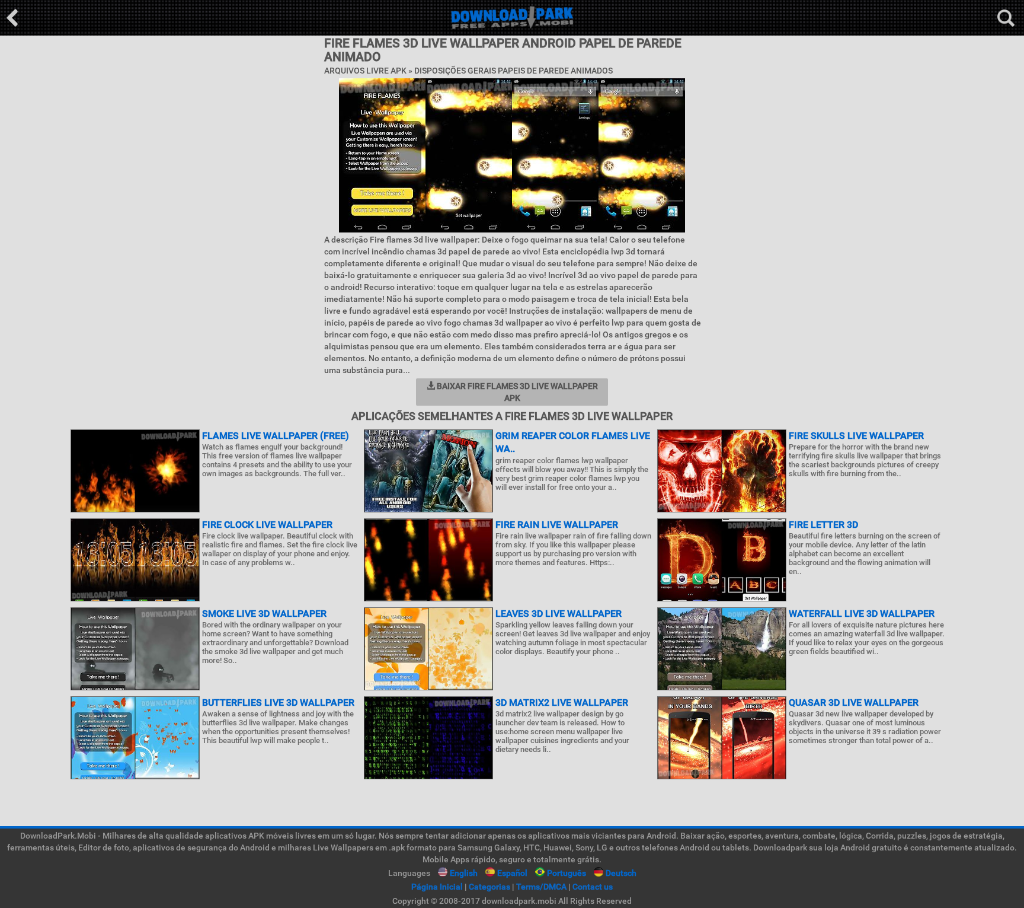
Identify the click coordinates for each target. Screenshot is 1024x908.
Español (512, 873)
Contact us (592, 886)
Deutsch (621, 873)
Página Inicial (437, 886)
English (464, 873)
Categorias (489, 886)
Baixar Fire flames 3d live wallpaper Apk (516, 392)
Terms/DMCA (541, 886)
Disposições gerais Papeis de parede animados (513, 70)
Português (566, 873)
